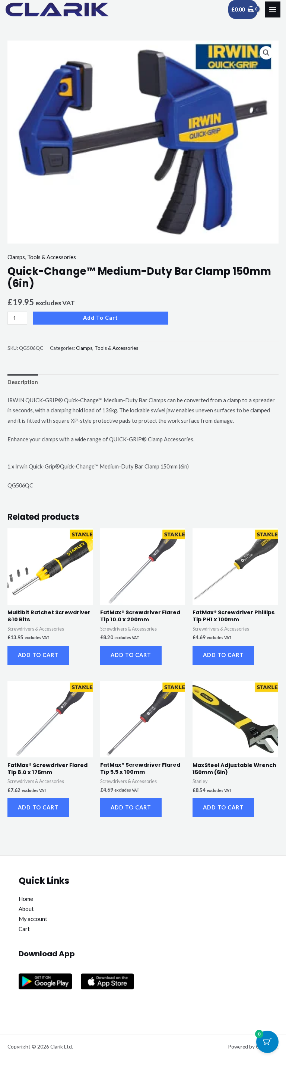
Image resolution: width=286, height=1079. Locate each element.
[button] (266, 52)
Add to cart (100, 318)
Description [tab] (22, 382)
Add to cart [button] (38, 655)
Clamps (16, 257)
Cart (24, 929)
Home (26, 899)
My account (33, 919)
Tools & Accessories (51, 257)
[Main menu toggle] (272, 9)
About (26, 909)
